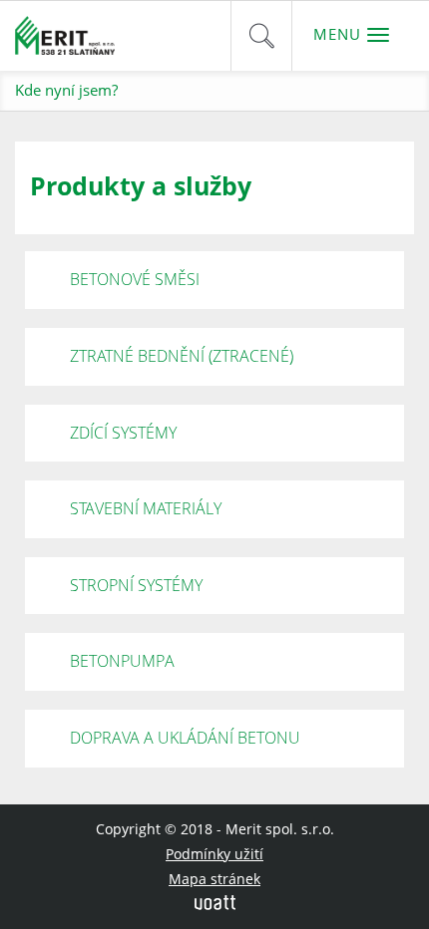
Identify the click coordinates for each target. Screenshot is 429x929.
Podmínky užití (214, 853)
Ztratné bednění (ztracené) (181, 356)
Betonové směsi (135, 279)
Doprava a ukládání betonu (185, 738)
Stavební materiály (145, 508)
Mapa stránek (214, 878)
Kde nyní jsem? (66, 90)
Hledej (261, 36)
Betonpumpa (122, 661)
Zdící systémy (123, 433)
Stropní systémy (136, 585)
